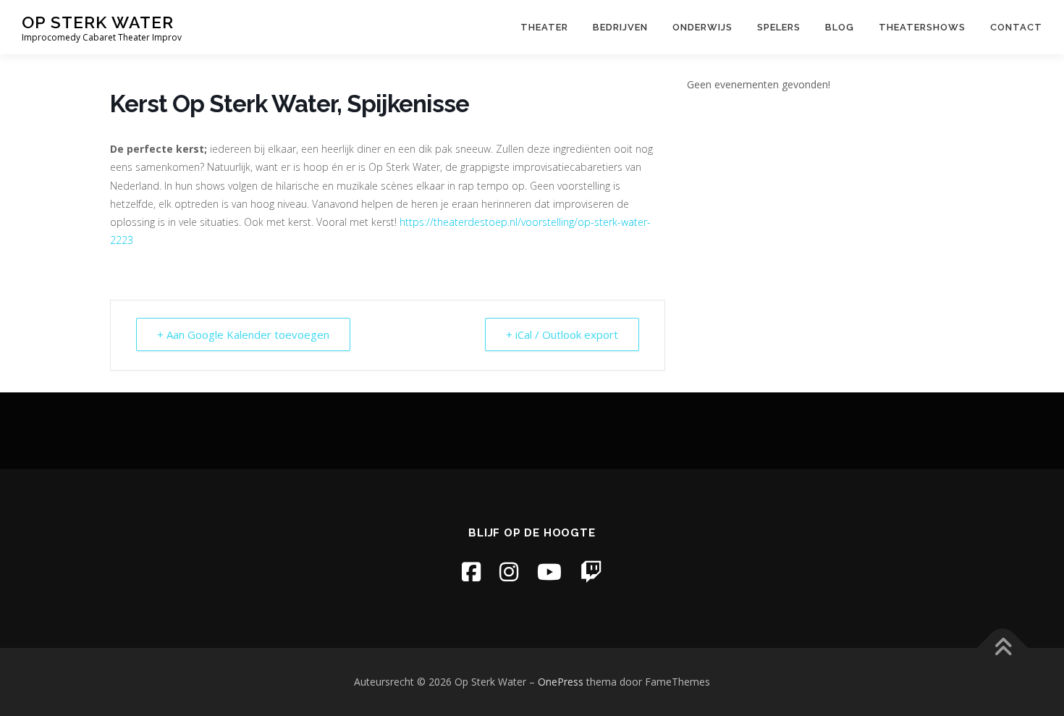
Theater (544, 27)
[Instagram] (508, 571)
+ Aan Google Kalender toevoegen (243, 334)
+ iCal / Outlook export (562, 334)
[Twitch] (591, 571)
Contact (1016, 27)
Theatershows (922, 27)
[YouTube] (549, 571)
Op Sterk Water (98, 22)
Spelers (779, 27)
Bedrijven (620, 27)
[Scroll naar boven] (1003, 648)
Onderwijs (702, 27)
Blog (839, 27)
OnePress (560, 681)
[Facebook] (471, 571)
